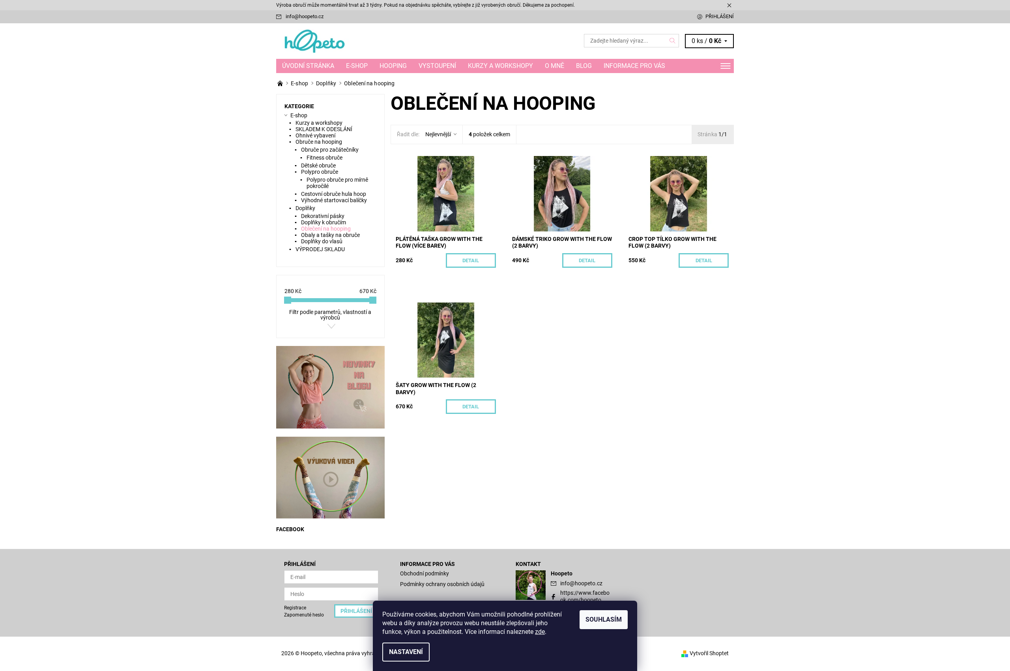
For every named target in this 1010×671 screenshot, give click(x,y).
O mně (554, 66)
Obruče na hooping (319, 142)
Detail (470, 260)
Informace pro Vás (634, 66)
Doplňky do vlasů (321, 241)
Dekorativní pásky (322, 216)
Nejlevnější (438, 134)
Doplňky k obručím (323, 222)
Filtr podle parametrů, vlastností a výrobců (330, 315)
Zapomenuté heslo (304, 615)
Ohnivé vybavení (315, 135)
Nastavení (406, 652)
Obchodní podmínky (424, 573)
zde (540, 631)
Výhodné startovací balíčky (334, 200)
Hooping (393, 66)
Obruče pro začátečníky (330, 150)
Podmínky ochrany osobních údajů (442, 584)
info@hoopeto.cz (305, 16)
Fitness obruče (324, 157)
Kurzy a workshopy (500, 66)
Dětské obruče (318, 165)
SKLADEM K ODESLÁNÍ (324, 129)
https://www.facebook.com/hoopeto (585, 596)
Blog (584, 66)
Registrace (295, 608)
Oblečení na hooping (326, 229)
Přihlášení (719, 16)
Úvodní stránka (308, 66)
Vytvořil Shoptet (709, 653)
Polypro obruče (319, 172)
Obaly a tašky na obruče (330, 235)
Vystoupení (437, 66)
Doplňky (305, 208)
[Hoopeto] (315, 40)
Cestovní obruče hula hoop (333, 194)
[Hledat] (672, 40)
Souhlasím (603, 619)
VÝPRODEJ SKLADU (320, 249)
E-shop (357, 66)
